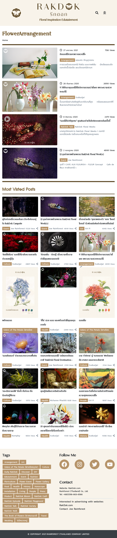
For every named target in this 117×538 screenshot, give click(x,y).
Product (8, 496)
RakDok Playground (34, 501)
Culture (7, 263)
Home (5, 40)
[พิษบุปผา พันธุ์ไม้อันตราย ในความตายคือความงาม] (20, 413)
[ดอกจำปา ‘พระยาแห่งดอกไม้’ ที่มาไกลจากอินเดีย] (97, 413)
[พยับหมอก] (20, 292)
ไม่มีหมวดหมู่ (22, 520)
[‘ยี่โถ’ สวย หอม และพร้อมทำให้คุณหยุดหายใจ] (58, 277)
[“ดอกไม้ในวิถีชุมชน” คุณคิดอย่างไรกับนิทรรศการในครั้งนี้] (29, 129)
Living (22, 491)
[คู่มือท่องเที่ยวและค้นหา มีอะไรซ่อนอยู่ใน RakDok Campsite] (20, 206)
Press (42, 491)
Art (81, 228)
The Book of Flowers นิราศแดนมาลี (20, 515)
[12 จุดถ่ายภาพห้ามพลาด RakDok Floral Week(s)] (29, 163)
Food (6, 486)
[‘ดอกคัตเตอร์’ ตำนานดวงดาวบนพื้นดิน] (20, 343)
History (83, 435)
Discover (26, 471)
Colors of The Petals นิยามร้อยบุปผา (21, 466)
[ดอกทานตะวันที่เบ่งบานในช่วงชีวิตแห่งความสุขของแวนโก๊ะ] (97, 378)
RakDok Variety (28, 505)
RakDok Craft (40, 496)
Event (63, 160)
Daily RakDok (11, 471)
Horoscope (40, 486)
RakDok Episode (12, 501)
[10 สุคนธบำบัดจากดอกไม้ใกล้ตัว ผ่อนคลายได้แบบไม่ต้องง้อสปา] (58, 413)
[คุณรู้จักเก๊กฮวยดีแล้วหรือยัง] (58, 378)
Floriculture (9, 481)
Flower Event (26, 481)
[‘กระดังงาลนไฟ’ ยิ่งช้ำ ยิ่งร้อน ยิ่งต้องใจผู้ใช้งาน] (20, 378)
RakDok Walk (10, 510)
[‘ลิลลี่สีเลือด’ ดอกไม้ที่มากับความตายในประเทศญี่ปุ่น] (20, 242)
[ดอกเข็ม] (97, 292)
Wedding (8, 520)
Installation (9, 491)
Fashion (34, 476)
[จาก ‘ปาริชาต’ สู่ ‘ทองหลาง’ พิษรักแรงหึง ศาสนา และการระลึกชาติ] (97, 343)
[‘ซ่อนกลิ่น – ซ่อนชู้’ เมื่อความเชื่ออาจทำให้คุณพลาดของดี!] (58, 242)
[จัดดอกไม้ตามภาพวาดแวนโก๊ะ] (29, 63)
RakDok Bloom (23, 496)
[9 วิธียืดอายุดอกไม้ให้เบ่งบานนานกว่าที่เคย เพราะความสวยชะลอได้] (29, 96)
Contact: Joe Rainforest (72, 509)
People (83, 400)
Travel (44, 515)
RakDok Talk (67, 126)
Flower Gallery (42, 481)
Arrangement (67, 60)
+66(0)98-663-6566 (73, 494)
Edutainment (10, 476)
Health (45, 329)
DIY (35, 471)
